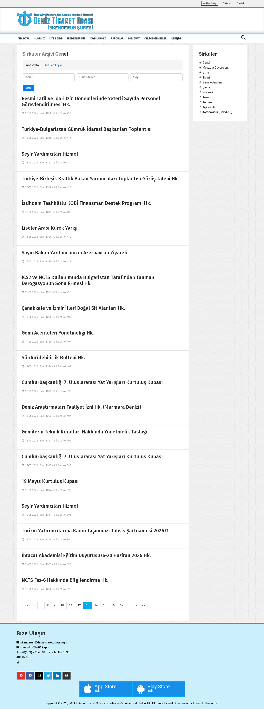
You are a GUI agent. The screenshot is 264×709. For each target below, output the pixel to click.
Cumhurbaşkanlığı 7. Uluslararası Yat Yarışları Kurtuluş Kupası (92, 382)
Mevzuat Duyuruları (215, 67)
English (241, 3)
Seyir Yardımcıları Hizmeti (51, 154)
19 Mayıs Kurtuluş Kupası (50, 481)
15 (104, 605)
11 (70, 605)
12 (79, 605)
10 (62, 605)
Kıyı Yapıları (209, 107)
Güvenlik (207, 92)
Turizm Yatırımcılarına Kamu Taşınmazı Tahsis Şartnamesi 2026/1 (95, 531)
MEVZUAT (134, 38)
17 (121, 605)
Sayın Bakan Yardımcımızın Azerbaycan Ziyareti (74, 253)
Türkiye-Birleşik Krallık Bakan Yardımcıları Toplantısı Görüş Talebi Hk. (100, 179)
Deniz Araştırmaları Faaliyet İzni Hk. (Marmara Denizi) (81, 407)
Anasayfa (32, 65)
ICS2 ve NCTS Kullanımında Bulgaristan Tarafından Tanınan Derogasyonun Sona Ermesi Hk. (88, 280)
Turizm (207, 102)
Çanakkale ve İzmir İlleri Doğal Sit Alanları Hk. (73, 308)
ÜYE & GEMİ (56, 38)
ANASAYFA (23, 38)
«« (26, 605)
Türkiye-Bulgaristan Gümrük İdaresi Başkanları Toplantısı (87, 129)
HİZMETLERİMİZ (76, 38)
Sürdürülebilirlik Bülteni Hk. (53, 357)
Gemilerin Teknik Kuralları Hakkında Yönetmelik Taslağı (84, 432)
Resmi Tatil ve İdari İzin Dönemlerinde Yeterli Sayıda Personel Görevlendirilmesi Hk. (91, 101)
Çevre (206, 87)
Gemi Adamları (212, 82)
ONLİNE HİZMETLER (155, 38)
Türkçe (226, 3)
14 (96, 605)
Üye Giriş (211, 3)
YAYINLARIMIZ (98, 38)
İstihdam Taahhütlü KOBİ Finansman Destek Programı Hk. (86, 203)
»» (143, 605)
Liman (206, 72)
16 (113, 605)
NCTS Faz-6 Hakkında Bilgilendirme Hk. (65, 580)
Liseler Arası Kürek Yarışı (50, 228)
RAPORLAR (117, 38)
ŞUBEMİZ (39, 38)
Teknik (206, 97)
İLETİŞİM (176, 38)
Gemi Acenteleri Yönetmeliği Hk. (58, 333)
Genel (206, 62)
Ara (28, 88)
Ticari (206, 77)
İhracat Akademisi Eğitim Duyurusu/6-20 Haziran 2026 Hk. (86, 555)
